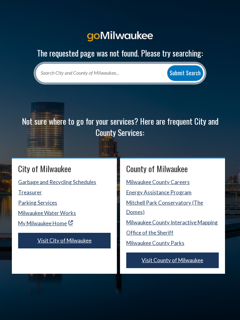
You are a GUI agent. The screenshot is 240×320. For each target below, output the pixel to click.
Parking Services (37, 202)
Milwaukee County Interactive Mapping (172, 222)
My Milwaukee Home (42, 223)
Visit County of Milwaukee (172, 260)
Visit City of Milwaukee (65, 240)
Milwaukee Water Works (47, 213)
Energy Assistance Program (159, 192)
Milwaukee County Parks (155, 243)
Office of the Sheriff (149, 232)
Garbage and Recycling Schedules (57, 182)
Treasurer (30, 192)
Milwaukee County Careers (158, 182)
